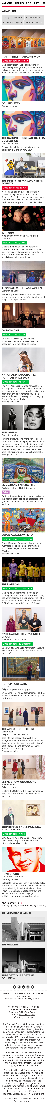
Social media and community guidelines (23, 998)
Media (22, 993)
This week (18, 17)
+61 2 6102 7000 (27, 1014)
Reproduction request (17, 1091)
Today (6, 17)
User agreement (23, 996)
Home (6, 993)
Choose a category (12, 22)
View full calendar (33, 22)
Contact (14, 993)
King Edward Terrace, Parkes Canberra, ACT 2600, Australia (23, 1010)
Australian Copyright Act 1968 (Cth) (23, 1083)
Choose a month (34, 17)
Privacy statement (35, 993)
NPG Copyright (36, 1094)
